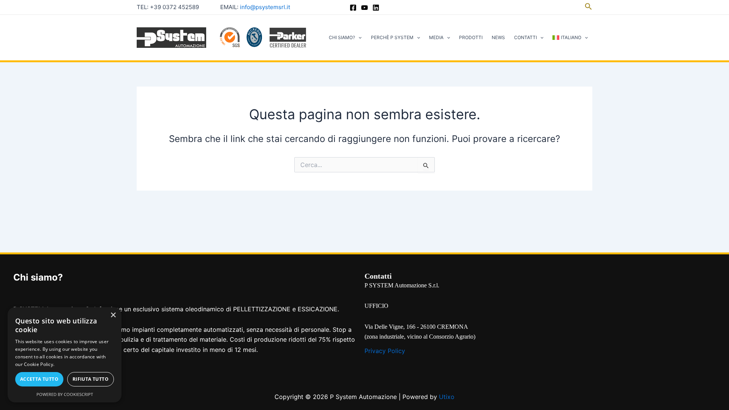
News (498, 37)
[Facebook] (353, 7)
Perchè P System (392, 37)
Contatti (525, 37)
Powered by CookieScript (64, 394)
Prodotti (471, 37)
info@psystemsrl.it (265, 7)
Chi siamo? (342, 37)
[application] (358, 37)
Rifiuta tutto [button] (91, 379)
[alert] (65, 354)
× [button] (113, 315)
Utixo (446, 397)
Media (436, 37)
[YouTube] (364, 7)
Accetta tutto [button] (39, 379)
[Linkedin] (375, 7)
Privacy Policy (384, 351)
